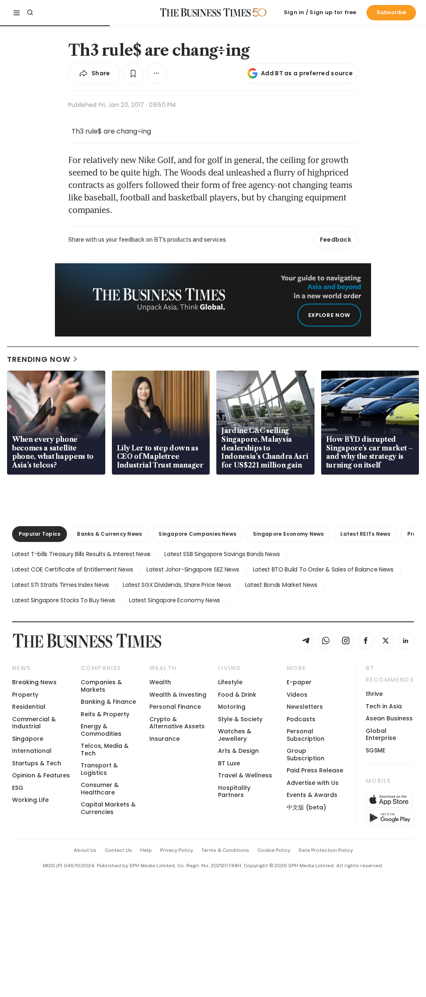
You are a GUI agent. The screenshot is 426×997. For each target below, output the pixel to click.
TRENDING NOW (38, 359)
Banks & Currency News (109, 533)
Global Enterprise (381, 734)
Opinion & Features (41, 775)
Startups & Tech (36, 763)
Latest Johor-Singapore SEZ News (192, 569)
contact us (118, 850)
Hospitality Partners (234, 791)
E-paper (299, 682)
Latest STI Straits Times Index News (60, 585)
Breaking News (34, 682)
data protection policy (326, 850)
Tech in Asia (384, 706)
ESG (17, 788)
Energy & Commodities (101, 729)
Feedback (335, 239)
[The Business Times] (205, 12)
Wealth (160, 682)
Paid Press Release (315, 770)
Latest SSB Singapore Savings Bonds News (222, 554)
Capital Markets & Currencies (108, 808)
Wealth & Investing (177, 694)
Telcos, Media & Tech (105, 749)
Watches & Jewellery (234, 734)
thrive (374, 694)
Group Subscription (305, 754)
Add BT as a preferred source (307, 73)
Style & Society (240, 719)
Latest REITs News (365, 533)
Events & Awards (312, 795)
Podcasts (301, 719)
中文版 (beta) (306, 807)
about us (85, 850)
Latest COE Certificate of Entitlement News (72, 569)
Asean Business (389, 718)
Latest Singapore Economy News (174, 600)
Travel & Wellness (245, 775)
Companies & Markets (101, 685)
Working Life (30, 800)
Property (25, 694)
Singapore (27, 739)
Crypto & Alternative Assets (177, 722)
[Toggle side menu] (16, 12)
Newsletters (305, 707)
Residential (28, 707)
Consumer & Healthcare (100, 788)
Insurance (164, 739)
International (32, 751)
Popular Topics (39, 533)
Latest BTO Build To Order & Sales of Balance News (323, 569)
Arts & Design (238, 751)
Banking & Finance (108, 702)
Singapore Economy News (288, 533)
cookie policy (274, 850)
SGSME (375, 750)
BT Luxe (229, 763)
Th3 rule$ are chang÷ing (111, 131)
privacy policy (176, 850)
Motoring (231, 707)
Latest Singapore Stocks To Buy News (63, 600)
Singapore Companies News (197, 533)
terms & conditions (225, 850)
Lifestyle (230, 682)
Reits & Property (105, 714)
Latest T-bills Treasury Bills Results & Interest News (81, 554)
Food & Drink (237, 694)
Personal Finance (175, 707)
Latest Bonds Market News (281, 585)
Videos (297, 694)
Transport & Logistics (99, 769)
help (146, 850)
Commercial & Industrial (34, 722)
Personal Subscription (305, 734)
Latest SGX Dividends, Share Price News (177, 585)
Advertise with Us (313, 783)
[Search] (30, 12)
